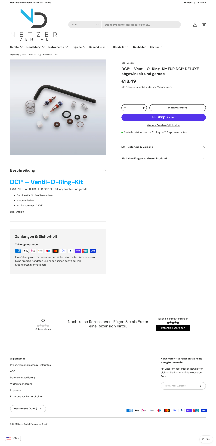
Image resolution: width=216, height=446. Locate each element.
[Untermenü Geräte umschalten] (21, 47)
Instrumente (56, 47)
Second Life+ (97, 47)
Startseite (14, 55)
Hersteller (119, 47)
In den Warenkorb (177, 107)
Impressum (16, 390)
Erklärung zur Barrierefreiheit (26, 396)
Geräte (14, 47)
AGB (12, 371)
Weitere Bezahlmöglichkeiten (163, 125)
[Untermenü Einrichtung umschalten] (43, 47)
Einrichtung (33, 47)
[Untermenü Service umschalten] (162, 47)
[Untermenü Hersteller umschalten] (128, 47)
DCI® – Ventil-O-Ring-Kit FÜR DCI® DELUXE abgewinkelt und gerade (41, 55)
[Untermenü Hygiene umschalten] (84, 47)
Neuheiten (139, 47)
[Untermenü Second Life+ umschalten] (108, 47)
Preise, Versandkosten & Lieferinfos (30, 365)
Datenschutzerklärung (23, 377)
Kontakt (188, 2)
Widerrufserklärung (21, 384)
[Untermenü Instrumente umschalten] (66, 47)
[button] (204, 24)
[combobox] (124, 24)
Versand (201, 2)
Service (155, 47)
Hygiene (77, 47)
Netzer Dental (23, 424)
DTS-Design (127, 62)
